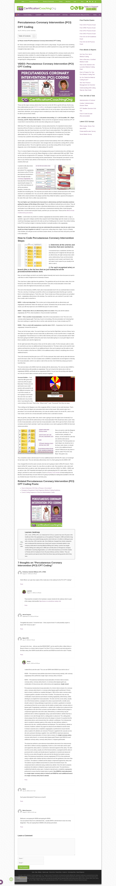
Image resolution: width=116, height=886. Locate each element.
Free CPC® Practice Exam (88, 30)
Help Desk (68, 1)
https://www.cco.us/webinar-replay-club (50, 601)
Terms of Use (52, 872)
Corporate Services (33, 1)
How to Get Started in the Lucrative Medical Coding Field (87, 67)
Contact (60, 1)
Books (95, 14)
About (23, 1)
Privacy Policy (59, 872)
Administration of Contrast (87, 100)
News (82, 1)
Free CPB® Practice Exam (88, 28)
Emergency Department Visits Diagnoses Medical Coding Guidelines (41, 490)
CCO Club (65, 14)
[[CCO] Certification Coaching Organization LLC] (36, 8)
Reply (21, 584)
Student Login (45, 872)
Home (33, 872)
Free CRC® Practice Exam (88, 33)
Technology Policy (72, 872)
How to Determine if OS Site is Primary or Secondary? (37, 488)
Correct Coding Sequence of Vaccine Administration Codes (38, 492)
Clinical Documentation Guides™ (52, 14)
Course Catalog (27, 14)
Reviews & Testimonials (48, 1)
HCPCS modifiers (39, 107)
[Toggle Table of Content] (33, 36)
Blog (36, 872)
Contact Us (64, 872)
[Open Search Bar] (99, 15)
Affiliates (40, 872)
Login (75, 1)
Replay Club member (54, 472)
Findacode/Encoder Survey (88, 131)
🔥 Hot (17, 14)
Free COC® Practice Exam (88, 25)
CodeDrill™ (38, 14)
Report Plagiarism (80, 872)
